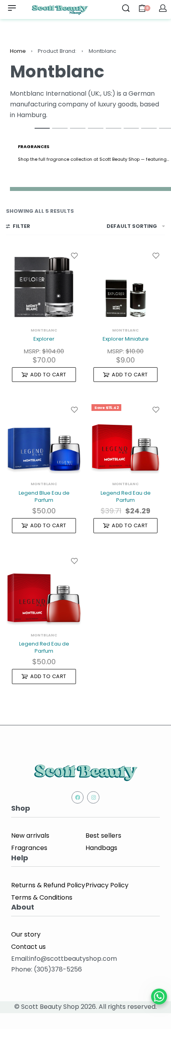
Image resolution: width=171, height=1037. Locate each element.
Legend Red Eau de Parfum (126, 496)
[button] (44, 374)
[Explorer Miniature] (125, 284)
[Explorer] (44, 284)
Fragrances (33, 146)
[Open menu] (12, 8)
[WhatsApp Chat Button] (159, 996)
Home (18, 51)
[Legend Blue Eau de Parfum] (44, 438)
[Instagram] (93, 797)
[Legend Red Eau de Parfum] (125, 438)
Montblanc (44, 330)
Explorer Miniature (126, 339)
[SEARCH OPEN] (126, 8)
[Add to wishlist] (74, 255)
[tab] (42, 128)
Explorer (43, 339)
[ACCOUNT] (163, 8)
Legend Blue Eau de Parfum (44, 496)
